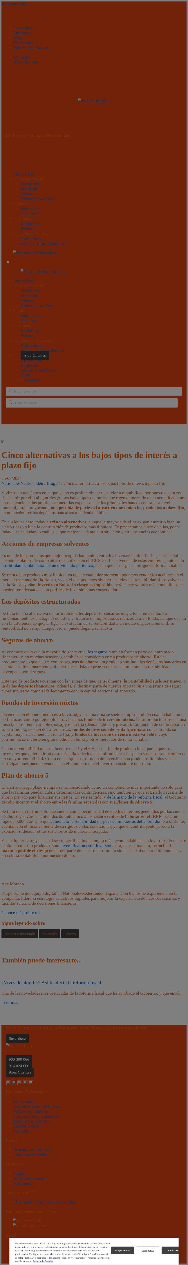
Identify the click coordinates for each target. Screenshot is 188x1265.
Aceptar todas (122, 1250)
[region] (94, 1251)
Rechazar (173, 1250)
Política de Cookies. (43, 1261)
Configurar (148, 1250)
